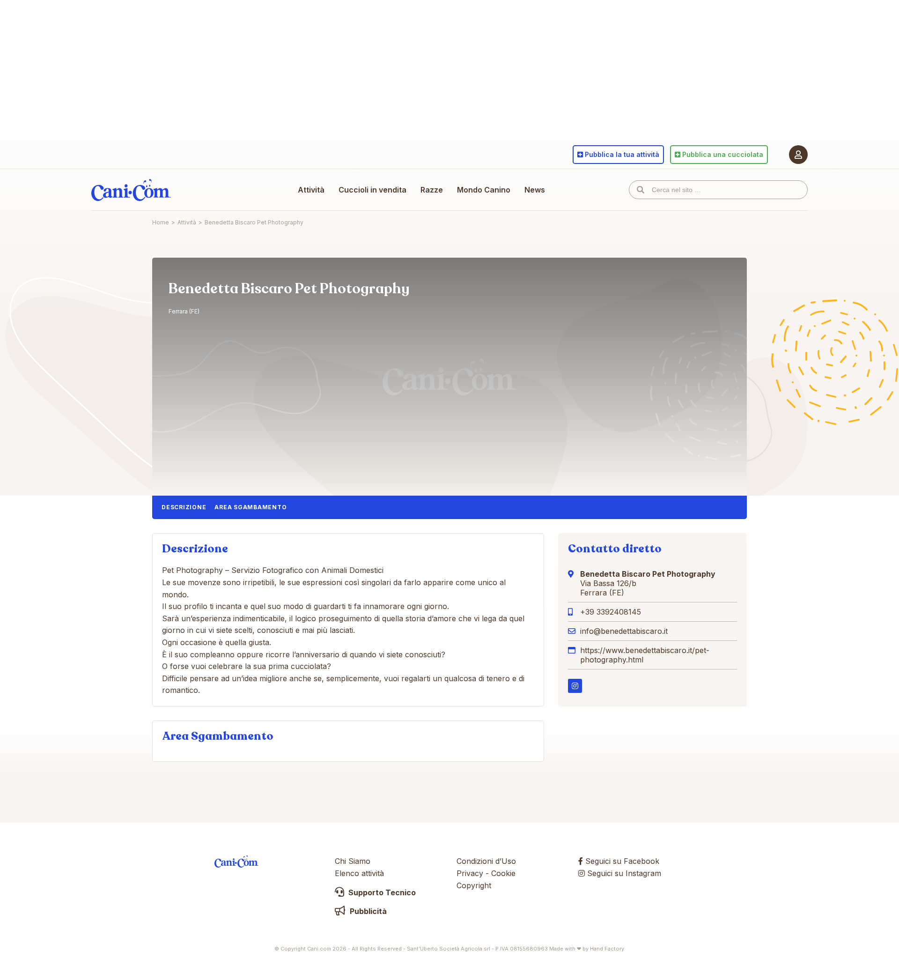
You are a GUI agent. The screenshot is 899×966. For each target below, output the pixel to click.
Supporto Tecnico (381, 892)
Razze (431, 189)
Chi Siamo (352, 861)
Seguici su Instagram (623, 873)
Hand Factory (607, 948)
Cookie (503, 873)
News (534, 189)
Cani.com (131, 189)
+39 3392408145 (610, 612)
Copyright (474, 885)
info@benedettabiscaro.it (624, 631)
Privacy (470, 873)
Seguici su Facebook (621, 861)
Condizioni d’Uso (486, 861)
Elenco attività (359, 873)
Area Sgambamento (250, 507)
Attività (311, 189)
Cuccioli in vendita (372, 189)
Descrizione (184, 507)
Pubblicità (367, 911)
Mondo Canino (483, 189)
